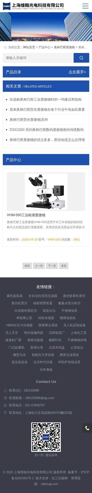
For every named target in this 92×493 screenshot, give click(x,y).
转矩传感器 (46, 318)
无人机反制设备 (74, 325)
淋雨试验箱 (35, 340)
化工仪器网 (60, 478)
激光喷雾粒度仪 (74, 296)
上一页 (39, 265)
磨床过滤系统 (69, 355)
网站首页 (29, 47)
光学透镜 (46, 369)
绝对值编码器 (33, 332)
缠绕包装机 (68, 318)
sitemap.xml (49, 484)
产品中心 (44, 47)
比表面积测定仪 (26, 310)
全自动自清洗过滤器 (42, 296)
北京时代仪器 (43, 362)
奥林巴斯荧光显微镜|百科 (29, 119)
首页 (27, 265)
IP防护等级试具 (69, 362)
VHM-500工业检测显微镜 (26, 215)
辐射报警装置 (42, 303)
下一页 (52, 265)
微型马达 (19, 355)
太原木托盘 (57, 347)
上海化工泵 (79, 332)
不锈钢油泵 (69, 310)
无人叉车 (11, 332)
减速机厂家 (13, 340)
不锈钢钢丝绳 (77, 340)
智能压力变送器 (43, 355)
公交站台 (77, 347)
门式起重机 (17, 347)
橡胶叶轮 (55, 340)
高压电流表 (20, 362)
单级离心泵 (24, 318)
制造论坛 (49, 310)
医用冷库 (36, 347)
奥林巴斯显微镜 (64, 47)
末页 (63, 265)
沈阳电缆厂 (57, 332)
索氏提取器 (15, 296)
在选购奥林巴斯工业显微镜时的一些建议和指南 (46, 99)
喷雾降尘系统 (48, 325)
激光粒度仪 (19, 303)
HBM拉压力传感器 (19, 325)
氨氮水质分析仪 (69, 303)
